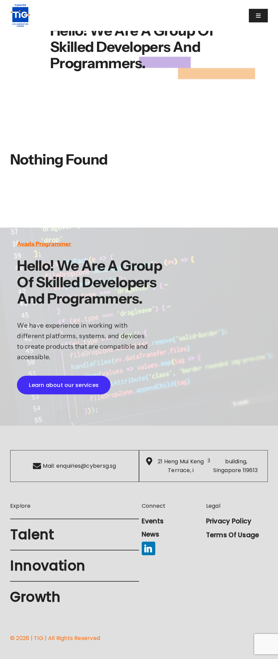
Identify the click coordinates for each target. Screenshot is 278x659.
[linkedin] (148, 548)
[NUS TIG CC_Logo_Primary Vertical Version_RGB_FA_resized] (20, 7)
